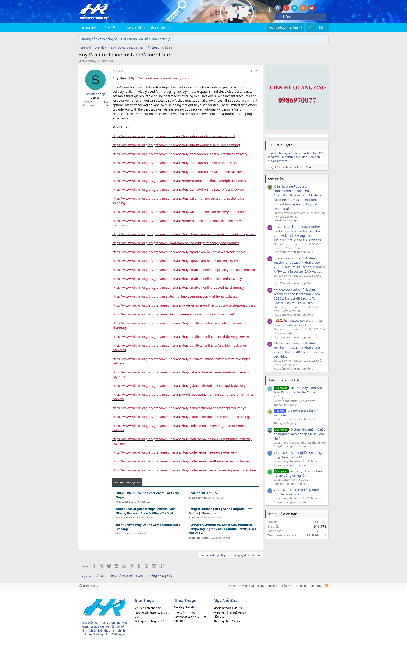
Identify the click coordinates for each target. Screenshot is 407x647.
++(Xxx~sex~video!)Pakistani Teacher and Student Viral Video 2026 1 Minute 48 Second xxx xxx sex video (298, 350)
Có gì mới (134, 27)
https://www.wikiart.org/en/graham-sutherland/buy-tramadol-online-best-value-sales (174, 163)
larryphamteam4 (278, 161)
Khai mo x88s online (203, 493)
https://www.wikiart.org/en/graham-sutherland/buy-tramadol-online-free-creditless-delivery (179, 154)
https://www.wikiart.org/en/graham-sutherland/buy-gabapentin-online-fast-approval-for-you (180, 408)
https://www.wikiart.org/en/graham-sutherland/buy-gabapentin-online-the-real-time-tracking (180, 417)
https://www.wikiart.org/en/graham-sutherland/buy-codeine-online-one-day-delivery (174, 452)
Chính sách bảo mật (280, 586)
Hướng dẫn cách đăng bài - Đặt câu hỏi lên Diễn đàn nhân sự (125, 39)
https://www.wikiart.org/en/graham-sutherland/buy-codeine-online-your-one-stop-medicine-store (184, 470)
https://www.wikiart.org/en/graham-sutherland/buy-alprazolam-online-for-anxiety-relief (176, 261)
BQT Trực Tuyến (280, 145)
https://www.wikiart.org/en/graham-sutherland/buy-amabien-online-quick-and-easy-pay (177, 278)
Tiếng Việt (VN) (91, 586)
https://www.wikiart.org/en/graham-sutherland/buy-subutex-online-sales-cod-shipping (176, 145)
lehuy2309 (197, 497)
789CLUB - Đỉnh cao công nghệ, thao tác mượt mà (297, 491)
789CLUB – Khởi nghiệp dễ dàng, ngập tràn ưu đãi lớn (298, 454)
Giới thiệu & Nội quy (286, 220)
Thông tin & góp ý (285, 405)
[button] (144, 27)
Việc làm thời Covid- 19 (227, 608)
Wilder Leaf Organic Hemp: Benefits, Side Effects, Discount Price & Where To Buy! (145, 511)
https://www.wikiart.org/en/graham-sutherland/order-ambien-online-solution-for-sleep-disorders (183, 305)
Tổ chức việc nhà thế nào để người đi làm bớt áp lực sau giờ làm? (299, 433)
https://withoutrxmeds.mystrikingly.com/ (159, 78)
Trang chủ (89, 27)
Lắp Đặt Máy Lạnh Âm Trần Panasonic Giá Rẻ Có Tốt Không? (298, 392)
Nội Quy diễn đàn (185, 607)
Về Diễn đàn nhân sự (148, 608)
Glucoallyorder (126, 517)
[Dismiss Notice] (324, 39)
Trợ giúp (300, 586)
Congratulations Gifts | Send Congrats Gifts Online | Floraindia (220, 511)
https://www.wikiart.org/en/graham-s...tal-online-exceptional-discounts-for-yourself (173, 314)
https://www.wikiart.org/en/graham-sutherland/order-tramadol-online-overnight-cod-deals (179, 180)
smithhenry (89, 61)
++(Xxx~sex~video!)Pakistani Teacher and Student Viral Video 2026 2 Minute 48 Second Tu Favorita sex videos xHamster (297, 296)
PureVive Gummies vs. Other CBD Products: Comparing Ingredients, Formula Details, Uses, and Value (222, 529)
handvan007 (315, 153)
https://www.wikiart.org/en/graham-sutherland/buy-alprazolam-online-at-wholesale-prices (178, 252)
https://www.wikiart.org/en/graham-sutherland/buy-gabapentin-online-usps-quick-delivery (179, 385)
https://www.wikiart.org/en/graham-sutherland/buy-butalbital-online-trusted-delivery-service (180, 336)
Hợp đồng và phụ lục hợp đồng (293, 252)
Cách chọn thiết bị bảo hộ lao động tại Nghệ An (298, 473)
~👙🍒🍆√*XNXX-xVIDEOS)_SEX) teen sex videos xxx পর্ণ (298, 322)
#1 (257, 71)
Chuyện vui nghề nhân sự (290, 446)
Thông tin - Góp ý (185, 612)
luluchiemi (124, 501)
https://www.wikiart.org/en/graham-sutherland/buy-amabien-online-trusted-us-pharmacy (178, 287)
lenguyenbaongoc (278, 153)
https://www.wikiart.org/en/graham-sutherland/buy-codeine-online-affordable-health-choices (180, 461)
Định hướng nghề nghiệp (290, 484)
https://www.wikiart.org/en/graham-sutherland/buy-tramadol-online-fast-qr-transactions (177, 171)
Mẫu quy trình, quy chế (149, 621)
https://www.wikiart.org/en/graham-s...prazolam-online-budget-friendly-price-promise (175, 243)
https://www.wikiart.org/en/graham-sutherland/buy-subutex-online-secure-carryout (173, 136)
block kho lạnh (310, 157)
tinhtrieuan (299, 153)
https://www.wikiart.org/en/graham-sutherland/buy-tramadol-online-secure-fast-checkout (178, 189)
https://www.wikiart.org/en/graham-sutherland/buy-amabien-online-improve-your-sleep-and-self (183, 269)
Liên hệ (231, 586)
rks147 (195, 517)
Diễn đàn (110, 27)
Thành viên (159, 27)
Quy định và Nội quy (251, 586)
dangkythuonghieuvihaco (283, 157)
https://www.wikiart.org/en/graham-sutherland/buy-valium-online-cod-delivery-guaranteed (179, 212)
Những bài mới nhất (283, 380)
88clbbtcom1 (316, 535)
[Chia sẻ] (251, 71)
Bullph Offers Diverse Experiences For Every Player (147, 495)
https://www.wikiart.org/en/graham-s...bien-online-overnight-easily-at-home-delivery (174, 296)
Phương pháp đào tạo (227, 621)
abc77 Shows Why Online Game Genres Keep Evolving (147, 527)
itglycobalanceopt (201, 537)
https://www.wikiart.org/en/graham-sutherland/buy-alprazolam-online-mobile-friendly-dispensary (184, 234)
